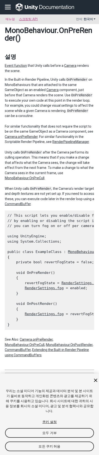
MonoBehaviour (31, 30)
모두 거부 (49, 433)
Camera (70, 66)
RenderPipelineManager (70, 142)
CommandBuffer (18, 204)
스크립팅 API (28, 19)
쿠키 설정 (49, 422)
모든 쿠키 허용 (49, 446)
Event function (16, 66)
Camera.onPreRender (21, 137)
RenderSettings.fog (44, 288)
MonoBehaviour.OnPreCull (24, 178)
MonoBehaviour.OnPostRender (69, 345)
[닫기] (96, 380)
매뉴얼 (10, 19)
